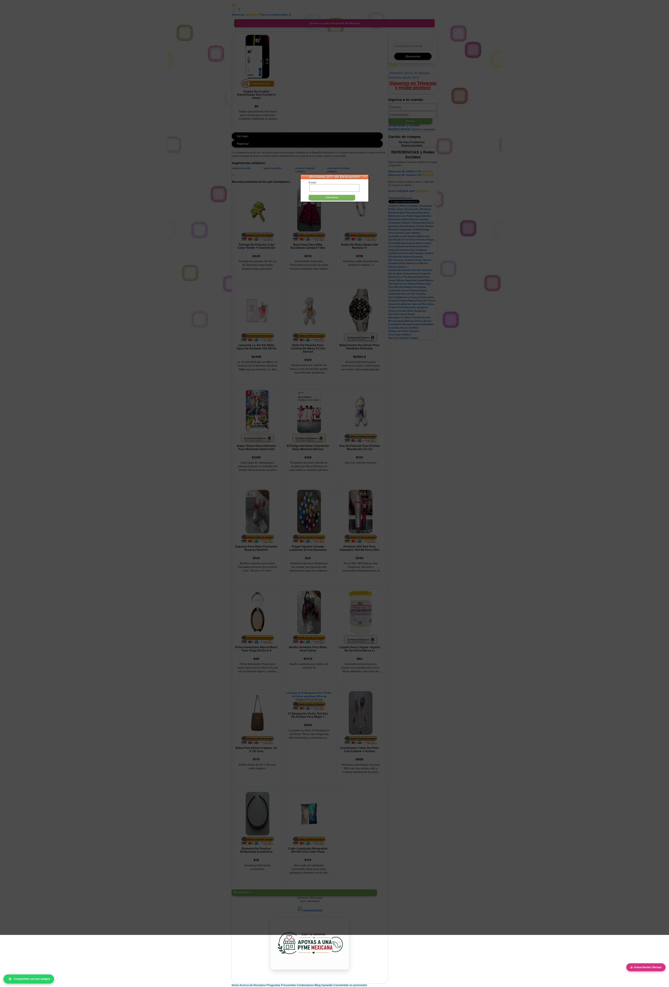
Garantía (327, 985)
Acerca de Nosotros (253, 985)
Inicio (235, 985)
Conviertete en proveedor (350, 985)
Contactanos (305, 985)
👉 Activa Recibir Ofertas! (646, 967)
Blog (317, 985)
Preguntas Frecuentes (282, 985)
